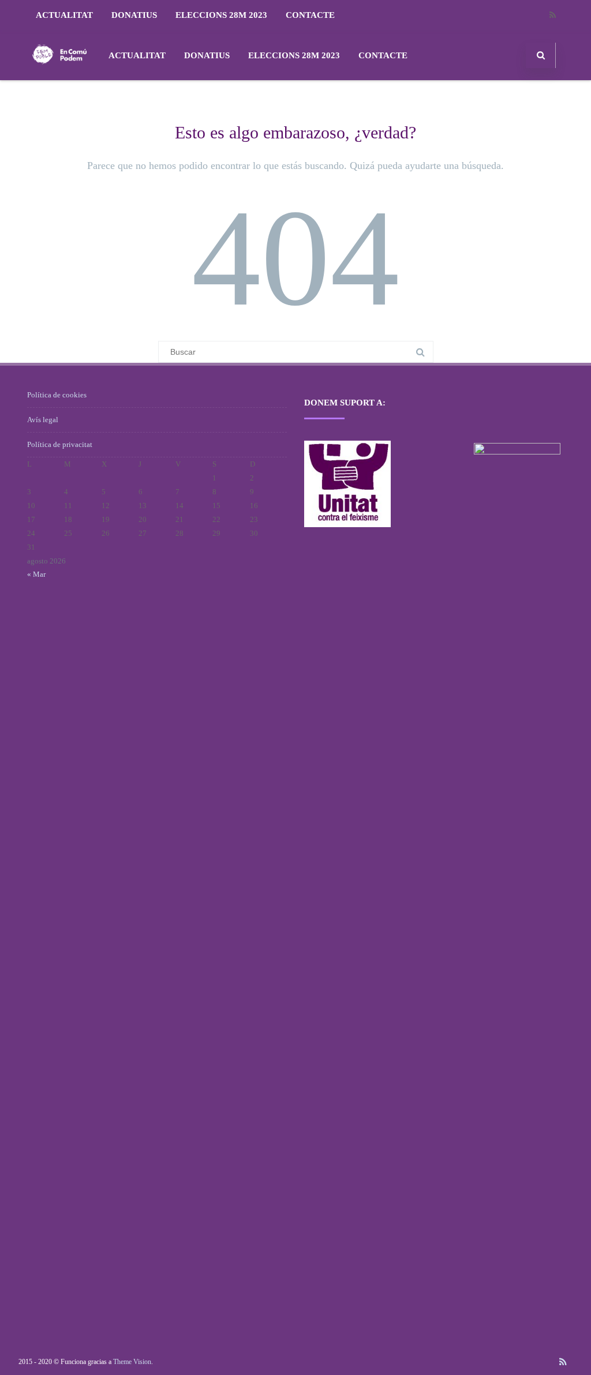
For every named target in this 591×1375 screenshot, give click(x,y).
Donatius (134, 15)
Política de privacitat (59, 444)
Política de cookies (57, 394)
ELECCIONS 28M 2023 (221, 15)
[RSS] (552, 15)
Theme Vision (132, 1362)
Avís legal (42, 419)
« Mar (36, 574)
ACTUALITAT (64, 15)
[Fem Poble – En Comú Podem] (59, 76)
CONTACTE (310, 15)
